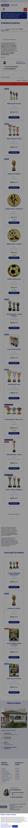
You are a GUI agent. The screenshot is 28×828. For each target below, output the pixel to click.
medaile (15, 540)
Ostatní (17, 777)
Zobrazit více (15, 17)
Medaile (17, 771)
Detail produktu (14, 117)
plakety (7, 542)
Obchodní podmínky (6, 773)
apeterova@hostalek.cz (10, 68)
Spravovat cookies (4, 823)
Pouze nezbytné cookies (5, 826)
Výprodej (18, 779)
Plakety (17, 774)
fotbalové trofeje (9, 540)
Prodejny (4, 768)
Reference (4, 769)
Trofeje (17, 769)
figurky (2, 542)
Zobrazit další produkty (14, 514)
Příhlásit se (4, 1)
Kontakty (4, 781)
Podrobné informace (18, 821)
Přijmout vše (15, 826)
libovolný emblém (5, 53)
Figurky (17, 773)
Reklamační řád (5, 776)
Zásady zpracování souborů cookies (6, 780)
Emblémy (18, 776)
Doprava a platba (5, 771)
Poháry (17, 768)
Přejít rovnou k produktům (9, 39)
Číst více (3, 57)
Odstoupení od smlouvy (7, 774)
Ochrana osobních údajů (7, 777)
